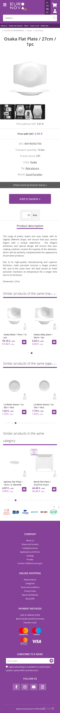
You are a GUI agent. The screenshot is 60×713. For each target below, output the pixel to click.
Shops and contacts (16, 26)
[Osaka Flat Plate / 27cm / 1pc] (30, 78)
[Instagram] (24, 687)
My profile (30, 598)
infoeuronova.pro (33, 563)
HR (47, 6)
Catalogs (30, 555)
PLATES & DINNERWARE (14, 30)
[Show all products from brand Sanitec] (25, 512)
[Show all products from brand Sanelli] (53, 512)
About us (4, 26)
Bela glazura (32, 168)
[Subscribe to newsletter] (51, 661)
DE (47, 12)
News (26, 26)
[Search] (54, 18)
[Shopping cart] (54, 5)
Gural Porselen (34, 174)
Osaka (33, 162)
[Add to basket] (24, 342)
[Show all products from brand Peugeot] (6, 512)
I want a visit (34, 26)
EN (47, 9)
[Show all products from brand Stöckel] (34, 512)
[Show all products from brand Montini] (16, 512)
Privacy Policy (30, 591)
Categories (30, 583)
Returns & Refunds (30, 595)
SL (47, 2)
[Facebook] (16, 687)
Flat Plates (39, 30)
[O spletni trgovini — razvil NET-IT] (48, 708)
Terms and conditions (30, 587)
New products (30, 579)
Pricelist (30, 559)
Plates (29, 30)
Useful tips (44, 26)
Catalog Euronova (30, 548)
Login (53, 14)
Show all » (52, 294)
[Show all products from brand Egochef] (44, 512)
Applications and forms (30, 552)
